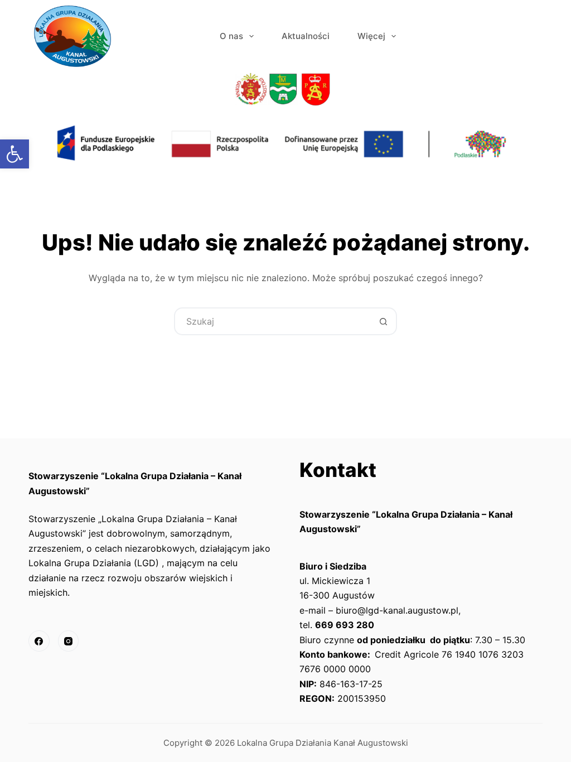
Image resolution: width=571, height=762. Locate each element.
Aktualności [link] (306, 36)
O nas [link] (231, 36)
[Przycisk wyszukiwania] (383, 321)
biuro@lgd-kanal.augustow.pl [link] (397, 610)
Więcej (371, 36)
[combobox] (272, 321)
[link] (14, 153)
